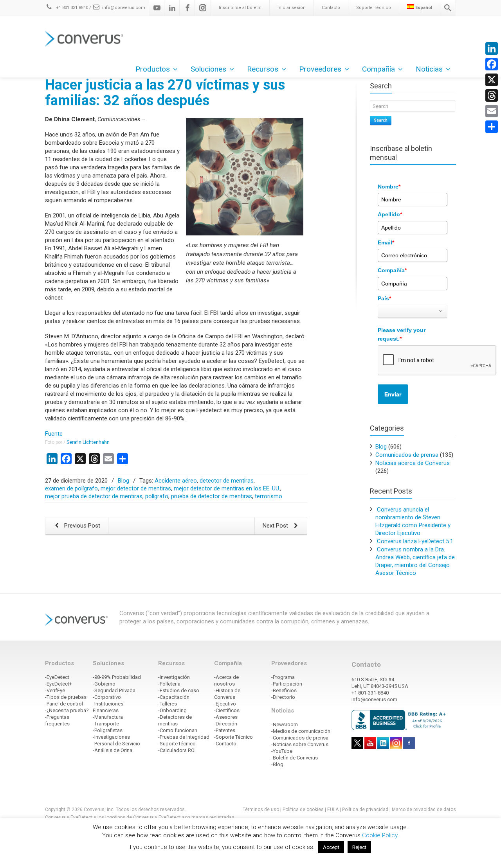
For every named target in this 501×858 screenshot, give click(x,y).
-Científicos (227, 710)
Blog (123, 480)
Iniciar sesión (292, 7)
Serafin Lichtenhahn (88, 442)
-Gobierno (104, 684)
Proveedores (320, 69)
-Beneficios (284, 690)
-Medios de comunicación (300, 731)
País (384, 298)
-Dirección (225, 724)
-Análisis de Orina (112, 750)
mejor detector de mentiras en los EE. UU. (227, 488)
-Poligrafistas (108, 730)
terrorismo (268, 496)
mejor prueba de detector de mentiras (93, 496)
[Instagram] (203, 8)
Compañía (392, 270)
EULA (333, 809)
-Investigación (174, 677)
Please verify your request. (401, 334)
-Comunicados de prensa (299, 738)
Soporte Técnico (373, 7)
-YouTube (281, 751)
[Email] (491, 111)
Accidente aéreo (176, 480)
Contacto (331, 7)
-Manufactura (108, 717)
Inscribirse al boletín (240, 7)
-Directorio (283, 697)
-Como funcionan (177, 730)
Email (386, 242)
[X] (491, 80)
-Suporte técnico (177, 744)
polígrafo (156, 496)
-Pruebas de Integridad (183, 737)
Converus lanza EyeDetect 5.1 (415, 541)
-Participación (286, 684)
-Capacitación (173, 697)
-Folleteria (169, 684)
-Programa (283, 677)
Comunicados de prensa (406, 454)
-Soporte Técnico (233, 737)
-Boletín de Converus (294, 758)
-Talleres (167, 704)
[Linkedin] (172, 8)
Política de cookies (303, 809)
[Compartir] (491, 127)
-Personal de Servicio (116, 744)
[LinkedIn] (491, 48)
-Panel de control (64, 704)
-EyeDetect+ (58, 684)
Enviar (392, 394)
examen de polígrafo (71, 488)
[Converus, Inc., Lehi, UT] (400, 719)
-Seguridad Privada (114, 690)
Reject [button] (359, 847)
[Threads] (491, 95)
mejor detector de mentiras (136, 488)
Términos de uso (261, 809)
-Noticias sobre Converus (299, 744)
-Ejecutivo (225, 704)
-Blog (277, 764)
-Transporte (106, 724)
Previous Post (81, 525)
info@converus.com (123, 7)
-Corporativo (107, 697)
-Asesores (226, 717)
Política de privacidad (365, 809)
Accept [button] (331, 847)
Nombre (389, 186)
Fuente (54, 433)
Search (380, 120)
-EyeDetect (57, 677)
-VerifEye (55, 690)
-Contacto (225, 744)
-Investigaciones (111, 737)
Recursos (262, 69)
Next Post (276, 525)
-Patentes (224, 730)
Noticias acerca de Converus (412, 463)
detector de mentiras (227, 480)
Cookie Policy (379, 835)
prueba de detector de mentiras (211, 496)
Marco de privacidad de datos (424, 809)
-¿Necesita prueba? (67, 710)
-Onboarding (172, 710)
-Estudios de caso (178, 690)
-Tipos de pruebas (66, 697)
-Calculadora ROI (177, 750)
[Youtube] (157, 8)
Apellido (390, 214)
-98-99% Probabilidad (117, 677)
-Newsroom (284, 724)
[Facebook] (187, 8)
